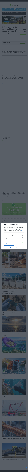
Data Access (14, 247)
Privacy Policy (17, 247)
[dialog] (14, 236)
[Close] (25, 224)
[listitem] (14, 233)
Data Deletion (10, 247)
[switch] (22, 235)
